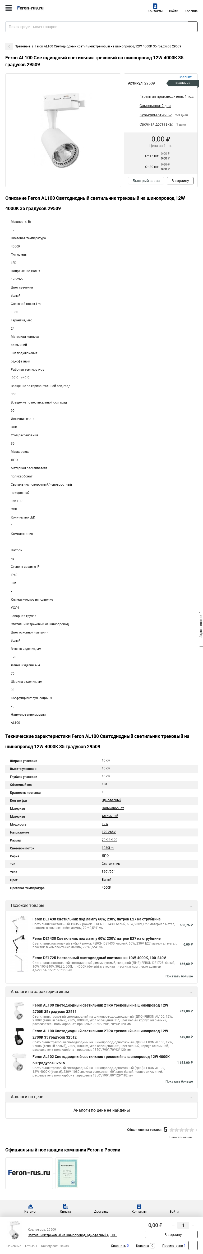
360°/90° (108, 872)
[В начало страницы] (193, 1245)
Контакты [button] (155, 11)
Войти (173, 11)
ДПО (105, 856)
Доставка (101, 1211)
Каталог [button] (30, 1211)
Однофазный (111, 800)
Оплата (65, 1211)
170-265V (109, 832)
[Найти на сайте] (193, 26)
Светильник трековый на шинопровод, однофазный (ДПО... (72, 1235)
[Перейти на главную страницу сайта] (39, 8)
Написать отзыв (180, 1137)
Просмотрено (172, 1246)
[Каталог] (8, 8)
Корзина (191, 11)
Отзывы (31, 1246)
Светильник (111, 864)
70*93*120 (109, 840)
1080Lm (108, 848)
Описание (14, 1246)
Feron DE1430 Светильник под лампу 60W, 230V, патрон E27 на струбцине (97, 919)
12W (105, 824)
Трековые (22, 46)
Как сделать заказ (55, 1246)
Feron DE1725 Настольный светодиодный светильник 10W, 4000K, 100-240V (99, 958)
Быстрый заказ (146, 181)
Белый (107, 879)
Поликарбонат (113, 808)
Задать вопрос (201, 626)
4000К (106, 887)
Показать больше (179, 976)
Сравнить (118, 1246)
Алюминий (110, 816)
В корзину (180, 181)
